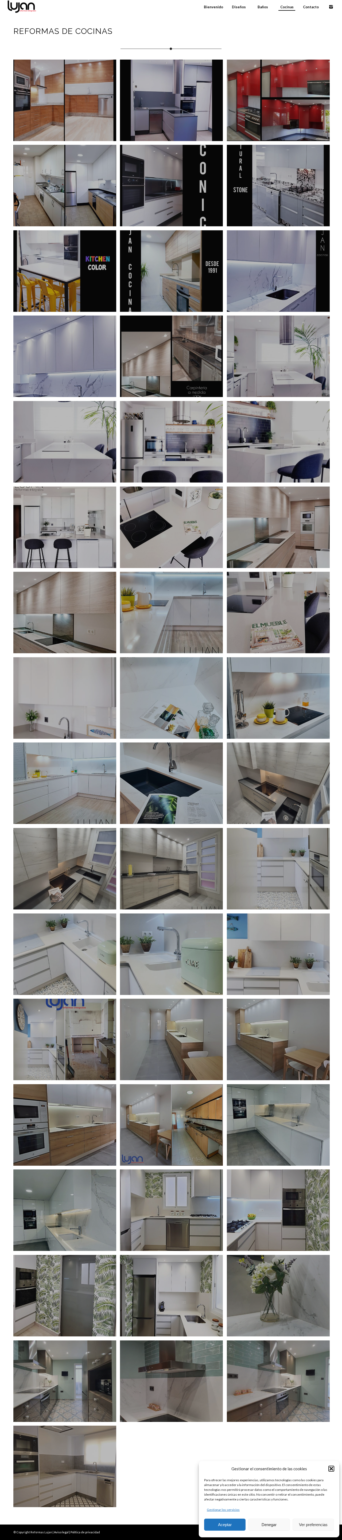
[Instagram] (331, 7)
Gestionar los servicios (223, 1510)
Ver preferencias (313, 1524)
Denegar (269, 1524)
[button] (331, 1468)
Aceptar (225, 1524)
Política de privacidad (85, 1532)
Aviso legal (61, 1532)
